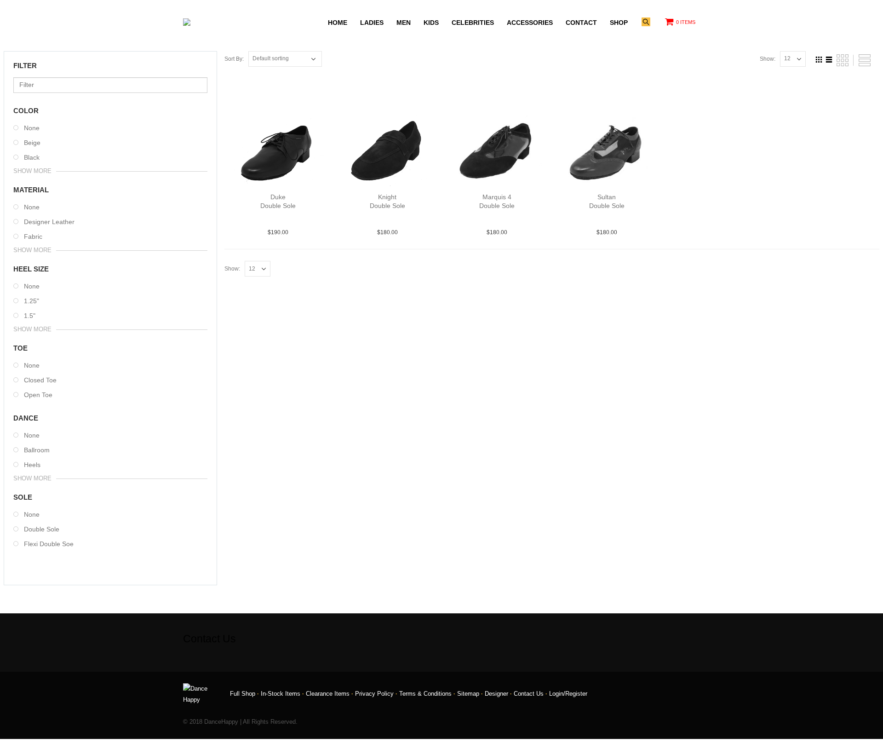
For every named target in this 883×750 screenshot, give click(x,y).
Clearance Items (328, 694)
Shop (619, 22)
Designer (496, 694)
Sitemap (468, 694)
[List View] (829, 58)
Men (403, 22)
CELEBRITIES (473, 22)
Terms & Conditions (425, 694)
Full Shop (242, 694)
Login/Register (568, 694)
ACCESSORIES (530, 22)
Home (337, 22)
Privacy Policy (374, 694)
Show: (767, 59)
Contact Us (529, 694)
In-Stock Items (280, 694)
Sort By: (234, 59)
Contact (581, 22)
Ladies (372, 22)
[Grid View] (819, 58)
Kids (431, 22)
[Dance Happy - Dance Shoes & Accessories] (206, 22)
